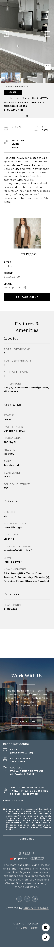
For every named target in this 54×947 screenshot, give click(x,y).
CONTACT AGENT (27, 297)
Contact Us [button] (27, 721)
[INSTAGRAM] (27, 899)
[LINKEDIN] (35, 899)
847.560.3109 (12, 276)
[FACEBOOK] (19, 899)
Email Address (13, 800)
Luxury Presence (36, 908)
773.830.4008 (17, 761)
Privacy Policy (27, 927)
